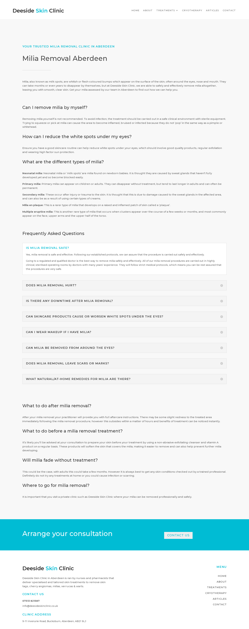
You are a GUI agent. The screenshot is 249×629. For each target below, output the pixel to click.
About (148, 10)
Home (135, 10)
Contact (229, 10)
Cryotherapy (192, 10)
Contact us (178, 535)
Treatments (165, 10)
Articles (212, 10)
